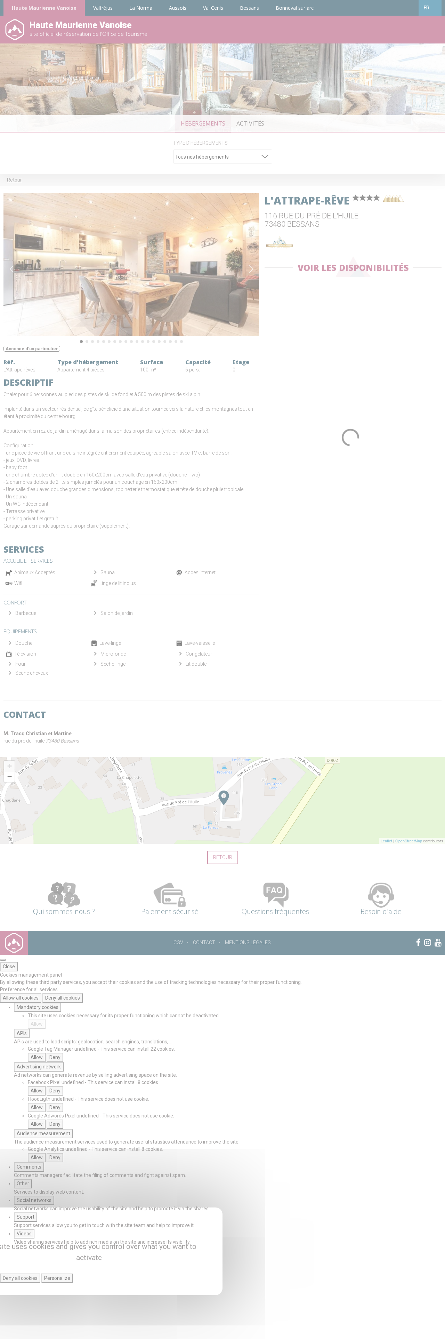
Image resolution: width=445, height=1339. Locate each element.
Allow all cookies (21, 998)
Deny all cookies (62, 998)
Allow (37, 1024)
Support (25, 1217)
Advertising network (39, 1066)
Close (9, 966)
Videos (24, 1233)
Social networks (34, 1200)
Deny (54, 1057)
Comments (29, 1167)
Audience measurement (43, 1133)
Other (23, 1183)
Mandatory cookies (37, 1007)
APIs (22, 1033)
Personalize (57, 1278)
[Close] (3, 960)
